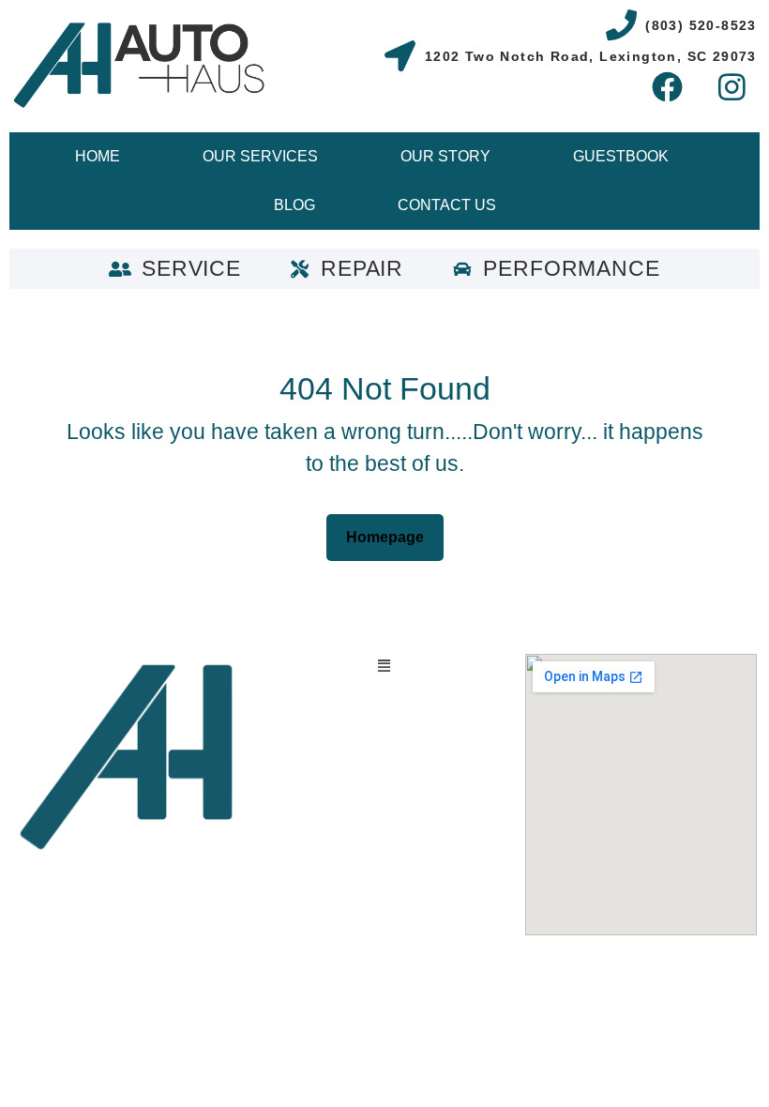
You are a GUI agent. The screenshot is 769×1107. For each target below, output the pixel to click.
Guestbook (621, 156)
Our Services (260, 156)
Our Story (445, 156)
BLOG (294, 205)
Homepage (392, 532)
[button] (384, 666)
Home (97, 156)
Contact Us (447, 205)
